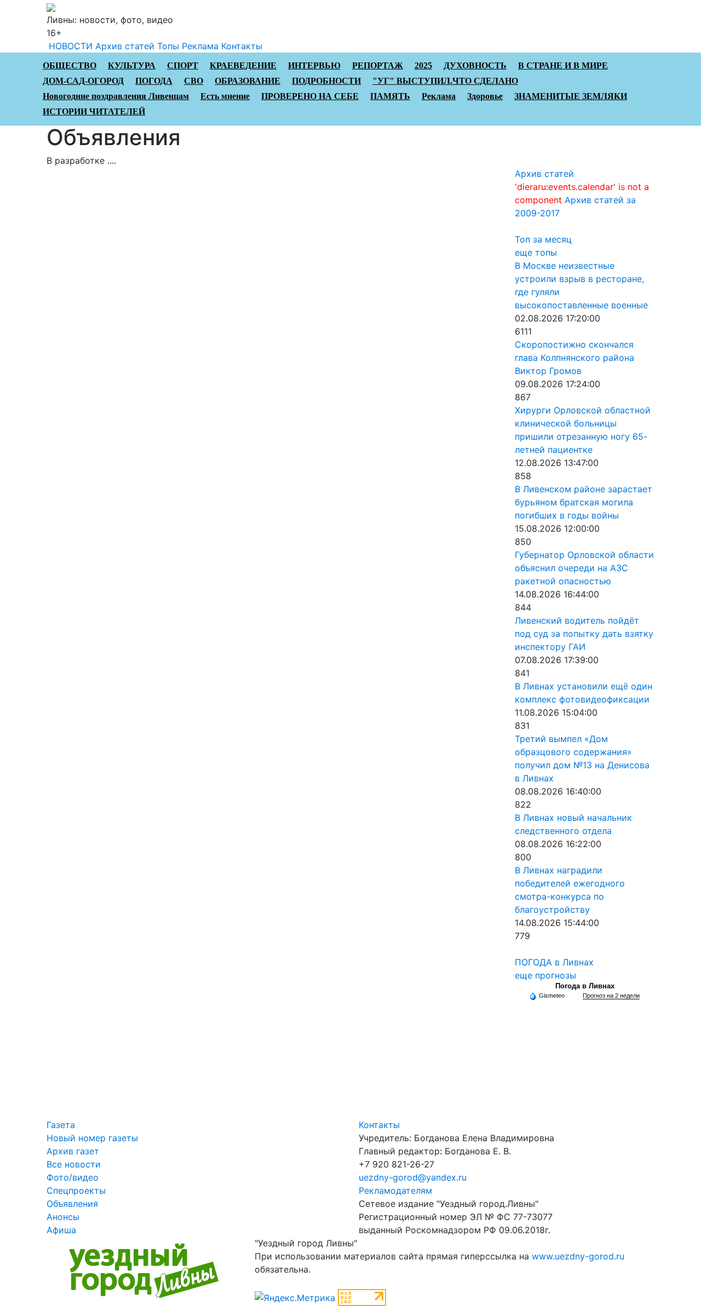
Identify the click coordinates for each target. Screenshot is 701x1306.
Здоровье (485, 96)
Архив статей (124, 46)
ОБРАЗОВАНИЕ (247, 80)
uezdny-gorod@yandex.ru (413, 1177)
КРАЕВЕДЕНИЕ (243, 65)
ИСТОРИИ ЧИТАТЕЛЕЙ (94, 111)
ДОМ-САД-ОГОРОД (83, 80)
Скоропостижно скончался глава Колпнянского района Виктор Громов (574, 357)
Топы (168, 46)
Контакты (241, 46)
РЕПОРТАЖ (377, 65)
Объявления (72, 1203)
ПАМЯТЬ (390, 96)
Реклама (200, 46)
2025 (423, 65)
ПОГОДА (154, 80)
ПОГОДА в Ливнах (554, 962)
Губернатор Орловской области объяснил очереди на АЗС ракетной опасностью (584, 567)
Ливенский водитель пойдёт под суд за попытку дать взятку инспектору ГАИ (584, 633)
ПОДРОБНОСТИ (326, 80)
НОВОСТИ (71, 46)
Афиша (61, 1229)
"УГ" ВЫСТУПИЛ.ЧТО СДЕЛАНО (445, 80)
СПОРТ (182, 65)
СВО (193, 80)
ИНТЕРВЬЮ (314, 65)
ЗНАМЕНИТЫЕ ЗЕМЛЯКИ (570, 96)
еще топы (536, 252)
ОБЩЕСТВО (69, 65)
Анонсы (63, 1216)
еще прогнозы (545, 975)
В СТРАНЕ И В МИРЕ (563, 65)
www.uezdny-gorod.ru (578, 1256)
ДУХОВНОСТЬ (475, 65)
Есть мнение (225, 96)
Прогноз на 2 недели (611, 995)
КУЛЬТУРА (132, 65)
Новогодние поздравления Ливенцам (116, 96)
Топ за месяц (543, 239)
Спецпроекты (76, 1190)
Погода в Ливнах (584, 986)
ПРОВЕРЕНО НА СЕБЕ (310, 96)
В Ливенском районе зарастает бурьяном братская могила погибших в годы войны (583, 502)
